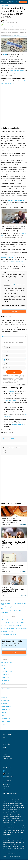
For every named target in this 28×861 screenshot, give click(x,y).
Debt (3, 683)
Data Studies (5, 680)
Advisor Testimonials (7, 758)
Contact (4, 737)
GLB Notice (5, 791)
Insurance (4, 695)
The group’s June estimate (17, 70)
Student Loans (6, 721)
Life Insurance (6, 700)
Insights (4, 692)
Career (4, 668)
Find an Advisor (22, 1)
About (4, 749)
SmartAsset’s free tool (10, 400)
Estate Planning (6, 686)
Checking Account (7, 671)
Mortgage (4, 703)
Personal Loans (6, 709)
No (5, 452)
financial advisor (10, 391)
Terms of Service (6, 784)
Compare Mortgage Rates (9, 634)
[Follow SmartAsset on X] (4, 774)
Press (4, 760)
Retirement (5, 715)
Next (14, 372)
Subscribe (14, 652)
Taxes (3, 724)
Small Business (6, 718)
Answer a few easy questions (11, 284)
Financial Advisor (6, 689)
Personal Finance (6, 706)
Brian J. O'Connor (8, 439)
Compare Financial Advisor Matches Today (13, 620)
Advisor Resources (7, 662)
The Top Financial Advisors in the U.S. (12, 625)
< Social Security (4, 5)
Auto (3, 665)
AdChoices (5, 788)
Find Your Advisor (14, 311)
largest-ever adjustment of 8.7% (16, 200)
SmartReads (5, 751)
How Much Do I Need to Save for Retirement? (14, 628)
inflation (5, 54)
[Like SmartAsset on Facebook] (4, 771)
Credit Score (5, 677)
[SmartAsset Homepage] (12, 1)
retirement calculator (17, 424)
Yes (5, 450)
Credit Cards (5, 674)
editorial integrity (12, 26)
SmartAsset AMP (6, 756)
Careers (4, 739)
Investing (4, 697)
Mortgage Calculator (7, 631)
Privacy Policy (6, 786)
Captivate (5, 754)
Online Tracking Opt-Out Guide (10, 793)
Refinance (4, 712)
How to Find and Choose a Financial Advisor (14, 623)
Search (4, 747)
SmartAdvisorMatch (7, 763)
